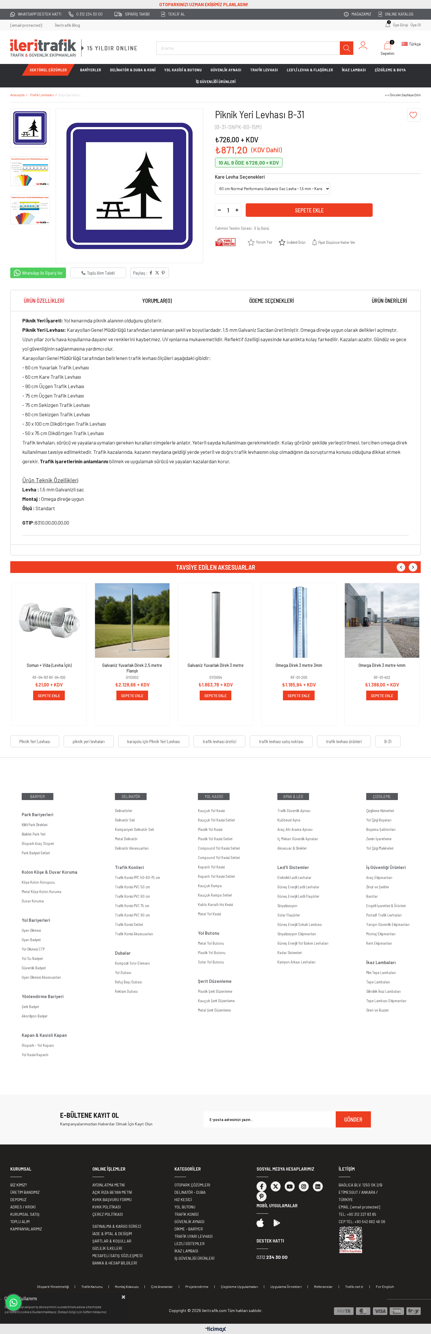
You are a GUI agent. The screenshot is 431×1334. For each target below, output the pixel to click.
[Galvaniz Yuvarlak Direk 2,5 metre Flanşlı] (132, 620)
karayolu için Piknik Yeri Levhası (153, 741)
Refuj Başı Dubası (128, 982)
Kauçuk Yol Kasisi (211, 810)
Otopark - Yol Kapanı (38, 1045)
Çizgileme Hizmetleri (380, 810)
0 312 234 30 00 (89, 14)
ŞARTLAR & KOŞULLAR (111, 1241)
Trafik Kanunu (92, 1286)
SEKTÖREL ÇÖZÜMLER (48, 69)
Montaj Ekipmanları (381, 933)
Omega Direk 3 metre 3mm (299, 665)
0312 (272, 1257)
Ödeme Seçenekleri (271, 300)
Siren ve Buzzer (377, 1010)
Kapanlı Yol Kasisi (211, 867)
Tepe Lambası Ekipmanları (386, 1000)
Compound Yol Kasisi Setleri (219, 848)
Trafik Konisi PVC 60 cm (132, 896)
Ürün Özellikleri (44, 300)
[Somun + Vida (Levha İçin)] (49, 620)
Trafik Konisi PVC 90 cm (132, 915)
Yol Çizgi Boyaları (378, 820)
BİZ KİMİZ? (18, 1185)
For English (385, 1286)
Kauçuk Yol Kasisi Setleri (216, 820)
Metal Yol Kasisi (209, 914)
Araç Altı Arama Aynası (295, 829)
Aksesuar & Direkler (292, 848)
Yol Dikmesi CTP (33, 949)
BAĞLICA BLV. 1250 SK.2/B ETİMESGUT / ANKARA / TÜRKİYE (360, 1192)
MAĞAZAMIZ (361, 14)
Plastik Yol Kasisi (210, 829)
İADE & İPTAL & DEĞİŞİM (112, 1233)
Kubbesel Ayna (288, 820)
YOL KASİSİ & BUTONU (183, 69)
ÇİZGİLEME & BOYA (390, 69)
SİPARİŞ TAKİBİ (137, 14)
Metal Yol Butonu (211, 943)
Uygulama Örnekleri (286, 1286)
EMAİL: (359, 1207)
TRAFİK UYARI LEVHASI (193, 1236)
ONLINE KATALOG (399, 14)
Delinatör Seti (125, 820)
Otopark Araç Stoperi (38, 843)
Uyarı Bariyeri (31, 939)
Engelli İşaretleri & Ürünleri (385, 905)
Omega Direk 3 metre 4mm (382, 665)
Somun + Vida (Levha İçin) (49, 665)
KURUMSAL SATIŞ (25, 1214)
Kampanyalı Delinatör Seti (134, 829)
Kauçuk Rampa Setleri (215, 895)
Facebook (262, 1186)
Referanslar (323, 1286)
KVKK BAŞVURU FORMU (112, 1199)
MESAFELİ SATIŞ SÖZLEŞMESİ (117, 1255)
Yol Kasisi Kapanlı (35, 1054)
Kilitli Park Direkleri (34, 824)
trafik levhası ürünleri (344, 741)
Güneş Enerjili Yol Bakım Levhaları (302, 943)
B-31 (387, 741)
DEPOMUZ (18, 1199)
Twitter (276, 1186)
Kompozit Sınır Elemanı (132, 963)
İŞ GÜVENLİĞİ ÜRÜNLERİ (215, 81)
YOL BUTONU (184, 1207)
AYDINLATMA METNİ (108, 1185)
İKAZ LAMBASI (354, 69)
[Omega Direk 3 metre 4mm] (382, 620)
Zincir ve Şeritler (377, 887)
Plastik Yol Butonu (211, 952)
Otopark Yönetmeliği (53, 1286)
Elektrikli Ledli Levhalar (294, 877)
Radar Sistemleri (289, 952)
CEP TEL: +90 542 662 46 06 (362, 1221)
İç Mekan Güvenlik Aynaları (297, 838)
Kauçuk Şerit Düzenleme (216, 1000)
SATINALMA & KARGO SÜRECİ (116, 1226)
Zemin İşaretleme (378, 838)
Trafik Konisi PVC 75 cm (132, 905)
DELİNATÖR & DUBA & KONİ (132, 69)
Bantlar (372, 896)
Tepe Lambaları (378, 982)
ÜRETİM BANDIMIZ (25, 1192)
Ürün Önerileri (389, 300)
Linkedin (318, 1186)
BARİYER (37, 796)
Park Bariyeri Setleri (36, 853)
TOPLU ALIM (20, 1221)
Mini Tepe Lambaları (381, 972)
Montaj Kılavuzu (127, 1286)
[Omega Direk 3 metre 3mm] (299, 620)
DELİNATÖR (131, 796)
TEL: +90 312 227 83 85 (357, 1214)
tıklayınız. (100, 1312)
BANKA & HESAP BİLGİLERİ (114, 1263)
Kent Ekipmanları (379, 943)
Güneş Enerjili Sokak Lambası (299, 924)
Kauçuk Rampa (210, 885)
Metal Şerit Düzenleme (214, 1010)
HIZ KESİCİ (183, 1199)
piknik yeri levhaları (89, 741)
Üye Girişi (400, 25)
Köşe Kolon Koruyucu (38, 882)
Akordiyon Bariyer (34, 1016)
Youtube (290, 1186)
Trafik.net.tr (354, 1286)
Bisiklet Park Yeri (33, 834)
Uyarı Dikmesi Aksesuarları (41, 977)
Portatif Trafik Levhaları (384, 915)
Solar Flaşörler (288, 915)
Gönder (353, 1119)
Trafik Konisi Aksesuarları (134, 933)
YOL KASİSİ (214, 796)
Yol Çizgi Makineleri (379, 848)
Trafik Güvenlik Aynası (293, 810)
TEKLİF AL (176, 14)
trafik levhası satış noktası (281, 741)
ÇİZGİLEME (382, 796)
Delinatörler (123, 810)
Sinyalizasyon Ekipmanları (296, 933)
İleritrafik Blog (67, 25)
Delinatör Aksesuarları (132, 848)
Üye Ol (415, 25)
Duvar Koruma (33, 901)
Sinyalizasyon (287, 905)
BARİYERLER (90, 69)
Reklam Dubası (126, 991)
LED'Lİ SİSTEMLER (189, 1243)
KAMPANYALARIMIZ (26, 1229)
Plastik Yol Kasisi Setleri (215, 838)
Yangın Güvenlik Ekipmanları (388, 924)
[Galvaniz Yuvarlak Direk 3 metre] (215, 620)
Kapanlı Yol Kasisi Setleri (216, 876)
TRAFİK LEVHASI (264, 69)
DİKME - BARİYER (188, 1229)
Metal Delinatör (126, 838)
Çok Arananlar (162, 1286)
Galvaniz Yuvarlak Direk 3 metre (216, 665)
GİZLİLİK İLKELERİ (107, 1248)
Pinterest (262, 1196)
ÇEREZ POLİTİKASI (107, 1214)
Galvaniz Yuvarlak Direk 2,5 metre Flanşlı (132, 667)
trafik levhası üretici (219, 741)
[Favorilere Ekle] (414, 115)
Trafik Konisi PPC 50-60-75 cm (137, 877)
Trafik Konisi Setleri (129, 924)
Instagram (304, 1186)
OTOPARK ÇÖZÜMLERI (192, 1185)
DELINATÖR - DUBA (190, 1192)
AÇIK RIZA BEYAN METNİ (112, 1192)
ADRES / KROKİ (22, 1207)
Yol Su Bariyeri (32, 958)
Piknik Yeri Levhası (34, 741)
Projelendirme (196, 1286)
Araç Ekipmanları (379, 877)
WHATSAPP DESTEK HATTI (39, 14)
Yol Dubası (123, 972)
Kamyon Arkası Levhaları (296, 962)
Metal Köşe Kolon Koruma (41, 891)
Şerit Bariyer (30, 1006)
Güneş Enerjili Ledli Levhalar (298, 887)
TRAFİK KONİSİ (186, 1214)
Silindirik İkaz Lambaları (383, 991)
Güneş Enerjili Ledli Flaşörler (298, 896)
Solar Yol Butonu (211, 962)
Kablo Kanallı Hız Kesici (215, 904)
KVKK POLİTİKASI (106, 1207)
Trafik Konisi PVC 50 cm (132, 887)
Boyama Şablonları (381, 829)
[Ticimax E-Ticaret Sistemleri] (215, 1330)
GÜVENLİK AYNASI (226, 69)
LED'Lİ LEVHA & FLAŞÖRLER (310, 69)
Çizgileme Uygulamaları (239, 1286)
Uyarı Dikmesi (31, 930)
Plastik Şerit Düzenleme (215, 991)
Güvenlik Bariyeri (33, 968)
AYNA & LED (293, 796)
